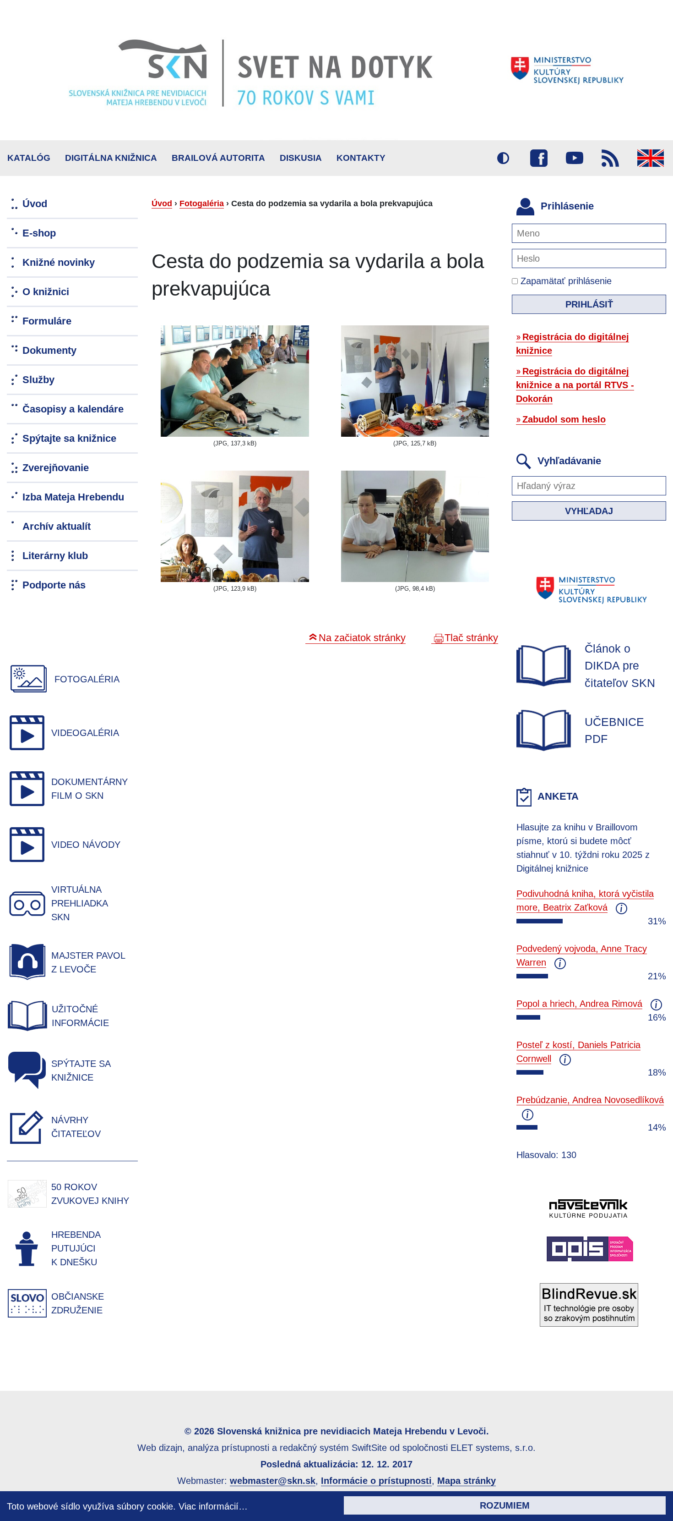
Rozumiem (505, 1505)
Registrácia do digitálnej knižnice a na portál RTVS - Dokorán (575, 385)
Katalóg (28, 158)
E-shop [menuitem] (39, 233)
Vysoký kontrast (503, 158)
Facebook (539, 158)
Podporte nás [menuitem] (54, 585)
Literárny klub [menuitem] (55, 555)
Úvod (162, 203)
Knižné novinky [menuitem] (58, 262)
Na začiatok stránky (362, 637)
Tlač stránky (471, 637)
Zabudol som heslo (564, 419)
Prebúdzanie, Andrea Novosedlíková (590, 1100)
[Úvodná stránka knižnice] (336, 70)
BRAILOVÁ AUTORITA (218, 158)
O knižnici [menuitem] (45, 291)
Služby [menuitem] (38, 379)
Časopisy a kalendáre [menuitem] (73, 409)
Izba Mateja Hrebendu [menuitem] (73, 497)
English (650, 158)
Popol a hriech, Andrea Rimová (579, 1004)
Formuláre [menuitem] (46, 321)
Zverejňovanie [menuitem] (55, 467)
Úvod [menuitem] (34, 203)
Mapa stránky (466, 1481)
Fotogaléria (201, 203)
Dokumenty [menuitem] (49, 350)
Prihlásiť (589, 304)
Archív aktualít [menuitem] (56, 526)
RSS (610, 158)
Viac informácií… (213, 1506)
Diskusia (301, 158)
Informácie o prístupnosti (376, 1481)
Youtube (574, 158)
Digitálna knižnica (111, 158)
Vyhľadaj (589, 511)
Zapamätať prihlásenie (565, 281)
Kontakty (360, 158)
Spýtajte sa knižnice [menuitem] (69, 438)
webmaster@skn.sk (272, 1481)
